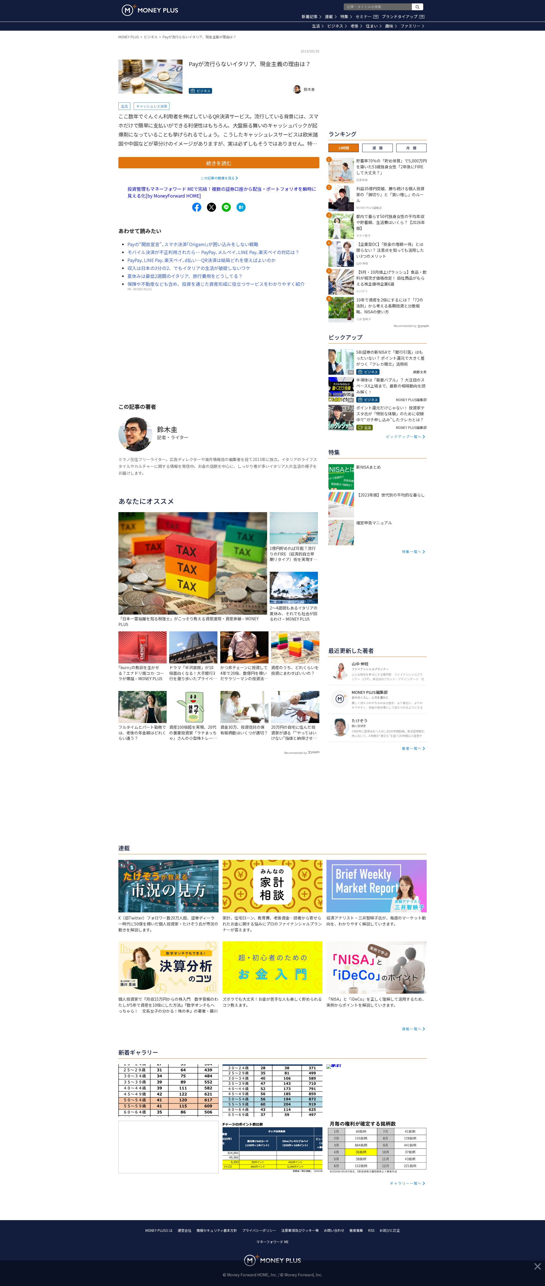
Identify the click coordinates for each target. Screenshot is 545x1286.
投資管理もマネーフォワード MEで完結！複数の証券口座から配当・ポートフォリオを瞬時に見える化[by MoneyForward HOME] (221, 192)
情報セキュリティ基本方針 (216, 1230)
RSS (371, 1230)
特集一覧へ (412, 551)
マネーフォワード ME (272, 1241)
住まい (372, 26)
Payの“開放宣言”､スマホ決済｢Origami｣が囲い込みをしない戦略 (192, 244)
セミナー (366, 16)
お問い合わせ (334, 1230)
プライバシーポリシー (259, 1230)
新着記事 (310, 16)
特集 (344, 16)
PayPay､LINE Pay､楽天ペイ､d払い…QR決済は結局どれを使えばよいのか (201, 260)
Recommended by (295, 753)
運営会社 (184, 1230)
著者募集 (356, 1230)
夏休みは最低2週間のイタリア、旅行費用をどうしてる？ (185, 276)
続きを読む (219, 163)
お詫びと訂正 (390, 1230)
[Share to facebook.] (196, 207)
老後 (355, 26)
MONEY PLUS (128, 36)
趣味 (389, 26)
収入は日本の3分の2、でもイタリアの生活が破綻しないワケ (188, 268)
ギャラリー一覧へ (406, 1183)
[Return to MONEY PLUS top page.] (150, 10)
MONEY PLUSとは (159, 1230)
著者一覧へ (412, 748)
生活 (316, 26)
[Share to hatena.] (241, 207)
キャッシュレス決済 (151, 106)
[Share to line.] (226, 207)
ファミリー (410, 26)
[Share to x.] (211, 207)
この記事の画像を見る (218, 177)
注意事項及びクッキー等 (300, 1230)
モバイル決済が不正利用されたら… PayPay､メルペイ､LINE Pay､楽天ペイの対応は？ (213, 252)
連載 (329, 16)
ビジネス (335, 26)
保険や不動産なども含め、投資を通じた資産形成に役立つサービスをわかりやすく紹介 (216, 283)
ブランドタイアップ (402, 16)
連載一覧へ (412, 1028)
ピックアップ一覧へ (404, 436)
